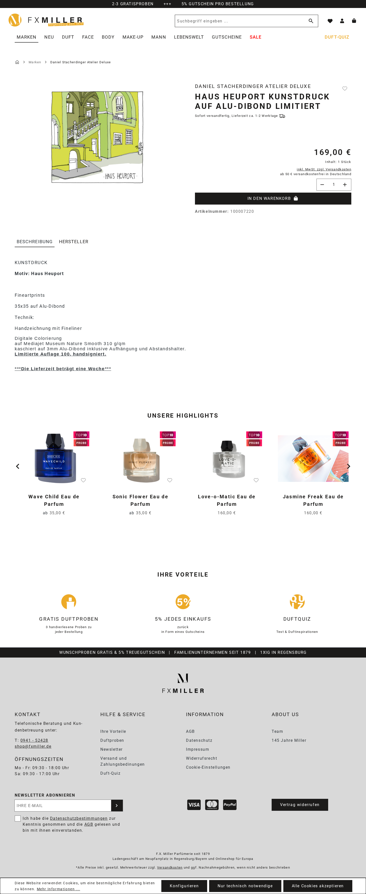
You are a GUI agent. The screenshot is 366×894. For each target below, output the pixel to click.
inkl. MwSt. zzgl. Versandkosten (324, 169)
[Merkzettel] (330, 21)
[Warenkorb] (354, 21)
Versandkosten (170, 867)
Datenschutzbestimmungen (79, 818)
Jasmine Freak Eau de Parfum (313, 500)
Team (277, 731)
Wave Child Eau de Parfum (54, 500)
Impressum (197, 749)
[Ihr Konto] (342, 21)
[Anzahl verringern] (322, 185)
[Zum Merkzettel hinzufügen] (345, 88)
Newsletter (111, 749)
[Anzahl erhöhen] (345, 185)
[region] (97, 146)
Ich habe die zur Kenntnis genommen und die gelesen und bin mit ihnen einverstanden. (71, 824)
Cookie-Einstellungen (208, 767)
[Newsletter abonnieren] (117, 806)
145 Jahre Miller (289, 740)
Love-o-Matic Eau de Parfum (227, 500)
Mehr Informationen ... (58, 889)
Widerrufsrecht (201, 758)
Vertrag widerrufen (300, 804)
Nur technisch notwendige (245, 886)
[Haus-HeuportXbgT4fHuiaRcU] (97, 137)
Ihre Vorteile (113, 731)
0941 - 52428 (34, 740)
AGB (190, 731)
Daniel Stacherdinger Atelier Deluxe (253, 86)
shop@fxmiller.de (33, 746)
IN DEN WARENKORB (269, 198)
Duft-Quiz (110, 773)
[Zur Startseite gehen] (46, 20)
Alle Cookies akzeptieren (318, 886)
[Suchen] (310, 21)
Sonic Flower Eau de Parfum (141, 500)
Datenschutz (199, 740)
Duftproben (112, 740)
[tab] (35, 241)
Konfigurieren (184, 886)
